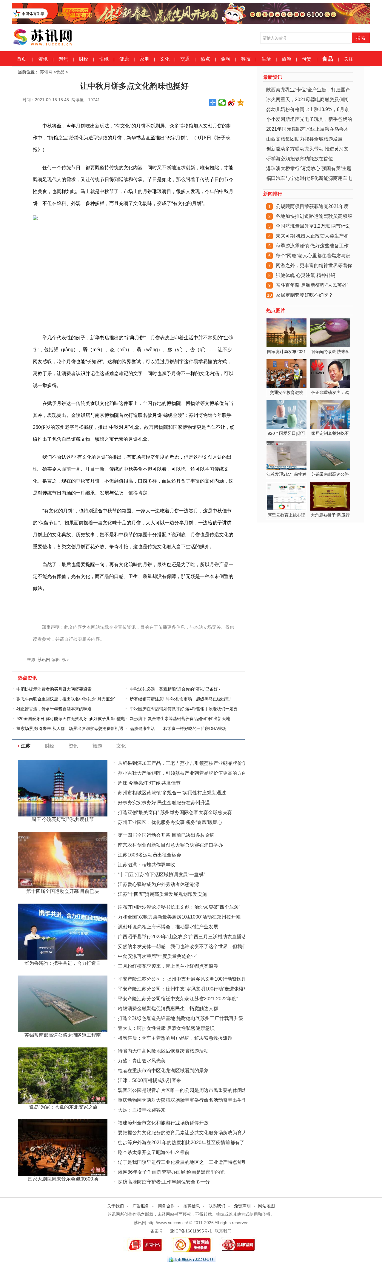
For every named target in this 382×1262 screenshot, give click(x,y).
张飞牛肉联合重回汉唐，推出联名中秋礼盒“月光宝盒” (65, 699)
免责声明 (242, 1206)
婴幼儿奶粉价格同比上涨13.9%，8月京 (307, 109)
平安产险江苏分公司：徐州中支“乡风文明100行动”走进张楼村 (183, 988)
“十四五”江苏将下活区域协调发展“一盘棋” (161, 874)
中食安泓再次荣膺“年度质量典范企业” (157, 956)
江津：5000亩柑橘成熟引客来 (149, 1080)
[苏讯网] (56, 36)
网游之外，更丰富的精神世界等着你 (314, 265)
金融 (225, 58)
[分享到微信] (222, 102)
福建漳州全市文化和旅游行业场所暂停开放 (163, 1122)
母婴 (307, 58)
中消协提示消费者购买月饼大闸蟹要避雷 (54, 689)
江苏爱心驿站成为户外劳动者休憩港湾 (158, 884)
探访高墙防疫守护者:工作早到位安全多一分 (164, 1181)
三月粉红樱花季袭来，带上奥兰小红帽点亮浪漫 (168, 966)
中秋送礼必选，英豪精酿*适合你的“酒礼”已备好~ (175, 689)
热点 (205, 58)
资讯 (43, 58)
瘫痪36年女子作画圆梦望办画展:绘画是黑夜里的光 (171, 1172)
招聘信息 (191, 1206)
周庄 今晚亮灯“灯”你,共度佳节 (149, 782)
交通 (185, 58)
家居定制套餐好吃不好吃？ (304, 295)
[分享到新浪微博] (231, 102)
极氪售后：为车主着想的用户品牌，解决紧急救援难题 (175, 1038)
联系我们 (217, 1206)
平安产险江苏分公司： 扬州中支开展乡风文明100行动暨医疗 (182, 978)
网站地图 (266, 1206)
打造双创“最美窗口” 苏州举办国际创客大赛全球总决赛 (175, 812)
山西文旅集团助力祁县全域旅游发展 (304, 138)
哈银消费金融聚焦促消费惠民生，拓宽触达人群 (168, 1008)
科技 (246, 58)
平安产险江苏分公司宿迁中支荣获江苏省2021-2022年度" (178, 998)
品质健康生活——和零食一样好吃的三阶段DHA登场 (178, 728)
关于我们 (115, 1206)
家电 (144, 58)
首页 (21, 58)
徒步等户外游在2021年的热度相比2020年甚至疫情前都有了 (181, 1142)
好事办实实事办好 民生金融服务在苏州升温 (164, 802)
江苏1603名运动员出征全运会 (149, 854)
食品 (327, 59)
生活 (266, 58)
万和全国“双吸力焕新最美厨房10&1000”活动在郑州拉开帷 (179, 916)
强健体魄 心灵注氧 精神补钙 (305, 275)
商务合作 (166, 1206)
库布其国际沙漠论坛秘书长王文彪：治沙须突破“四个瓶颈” (179, 907)
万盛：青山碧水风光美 (142, 1060)
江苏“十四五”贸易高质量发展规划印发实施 (162, 894)
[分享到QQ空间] (240, 102)
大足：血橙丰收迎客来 (142, 1109)
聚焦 (63, 58)
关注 (348, 58)
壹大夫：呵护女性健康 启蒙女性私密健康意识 (166, 1028)
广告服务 (141, 1206)
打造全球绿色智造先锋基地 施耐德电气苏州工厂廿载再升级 (180, 1018)
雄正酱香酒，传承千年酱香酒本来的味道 (54, 708)
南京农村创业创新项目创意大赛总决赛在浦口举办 (170, 845)
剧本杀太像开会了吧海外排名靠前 (154, 1152)
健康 (124, 58)
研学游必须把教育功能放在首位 (299, 158)
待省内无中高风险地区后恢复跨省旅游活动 (163, 1050)
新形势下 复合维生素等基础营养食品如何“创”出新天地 (180, 718)
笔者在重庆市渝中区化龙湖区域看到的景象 (163, 1070)
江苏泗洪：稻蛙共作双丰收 (146, 864)
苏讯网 (46, 72)
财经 (83, 58)
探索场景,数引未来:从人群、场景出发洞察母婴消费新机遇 (69, 728)
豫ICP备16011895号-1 (191, 1231)
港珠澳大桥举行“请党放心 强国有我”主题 (309, 168)
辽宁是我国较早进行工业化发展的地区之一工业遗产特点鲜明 (182, 1162)
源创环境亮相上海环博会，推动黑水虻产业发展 (168, 926)
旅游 (286, 58)
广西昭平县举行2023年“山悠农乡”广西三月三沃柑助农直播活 (182, 936)
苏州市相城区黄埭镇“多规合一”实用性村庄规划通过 (172, 792)
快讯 (104, 58)
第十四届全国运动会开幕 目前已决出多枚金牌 (166, 835)
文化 (165, 58)
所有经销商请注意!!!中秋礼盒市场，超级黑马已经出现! (180, 699)
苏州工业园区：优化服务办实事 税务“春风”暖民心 (170, 822)
